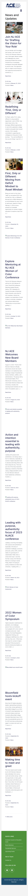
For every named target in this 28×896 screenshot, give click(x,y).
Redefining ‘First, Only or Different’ (13, 110)
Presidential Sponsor (10, 848)
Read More (8, 76)
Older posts (9, 816)
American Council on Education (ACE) (13, 841)
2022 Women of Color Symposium (13, 616)
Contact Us (8, 860)
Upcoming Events (10, 851)
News (12, 85)
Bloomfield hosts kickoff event (13, 696)
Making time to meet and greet (12, 763)
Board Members (9, 845)
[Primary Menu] (21, 10)
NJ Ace (9, 81)
